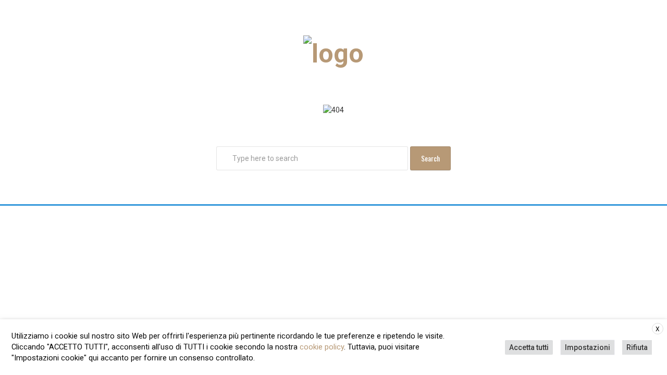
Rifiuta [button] (637, 347)
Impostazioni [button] (587, 347)
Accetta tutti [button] (529, 347)
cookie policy (322, 347)
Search (430, 158)
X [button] (658, 329)
